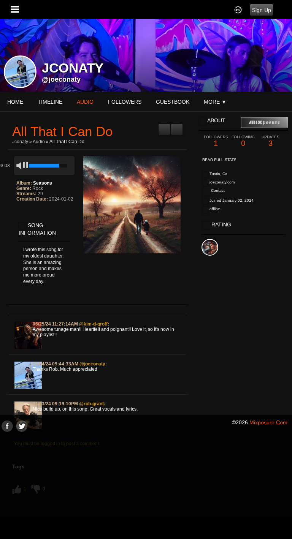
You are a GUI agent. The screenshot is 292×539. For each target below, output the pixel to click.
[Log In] (238, 9)
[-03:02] (44, 165)
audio (85, 102)
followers (124, 102)
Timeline (50, 102)
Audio (39, 141)
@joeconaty (61, 79)
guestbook (172, 102)
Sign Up (261, 10)
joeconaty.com (222, 182)
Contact (218, 190)
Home (15, 102)
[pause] (25, 165)
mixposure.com (268, 422)
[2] (22, 215)
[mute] (20, 165)
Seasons (42, 183)
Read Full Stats (219, 160)
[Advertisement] (146, 485)
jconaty (20, 141)
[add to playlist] (164, 126)
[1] (19, 215)
